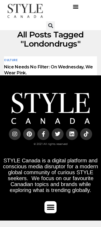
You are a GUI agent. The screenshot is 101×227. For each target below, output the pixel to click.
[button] (75, 6)
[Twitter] (58, 134)
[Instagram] (15, 134)
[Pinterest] (29, 134)
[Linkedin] (72, 134)
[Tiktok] (86, 134)
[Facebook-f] (43, 134)
